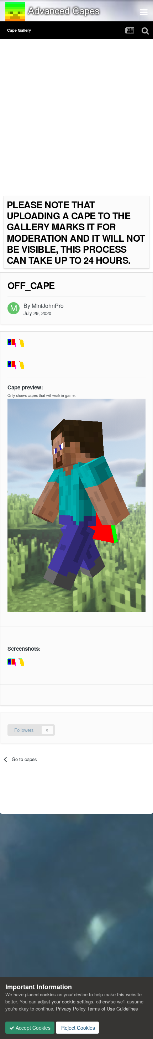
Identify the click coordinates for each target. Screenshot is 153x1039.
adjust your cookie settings (65, 1001)
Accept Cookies (32, 1027)
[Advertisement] (76, 119)
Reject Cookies (77, 1027)
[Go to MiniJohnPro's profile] (13, 308)
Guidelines (127, 1008)
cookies (48, 994)
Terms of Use (101, 1008)
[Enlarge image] (18, 663)
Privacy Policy (71, 1008)
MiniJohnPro (48, 305)
